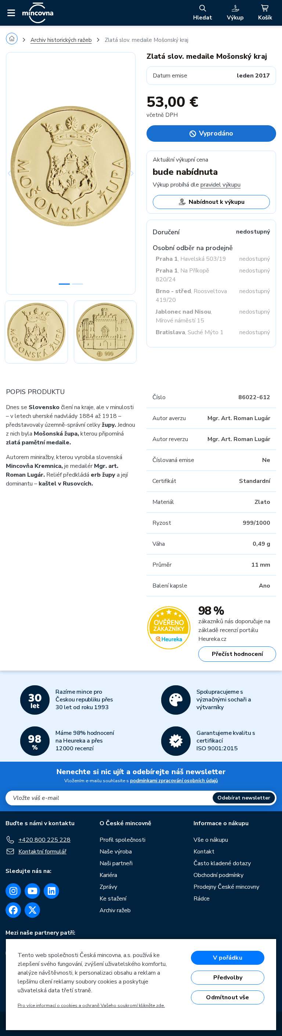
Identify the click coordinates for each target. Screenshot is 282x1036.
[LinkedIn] (51, 891)
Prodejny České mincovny (226, 887)
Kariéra (108, 875)
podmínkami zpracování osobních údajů (174, 780)
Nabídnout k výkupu (217, 202)
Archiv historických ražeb (61, 40)
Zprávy (108, 887)
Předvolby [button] (227, 978)
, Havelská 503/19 (191, 259)
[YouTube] (32, 891)
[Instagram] (13, 891)
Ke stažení (113, 899)
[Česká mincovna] (37, 13)
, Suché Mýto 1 (190, 332)
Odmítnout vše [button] (227, 997)
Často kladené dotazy (222, 863)
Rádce (202, 899)
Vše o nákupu (211, 840)
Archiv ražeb (115, 910)
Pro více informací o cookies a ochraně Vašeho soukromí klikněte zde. (91, 1005)
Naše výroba (116, 852)
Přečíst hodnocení (237, 654)
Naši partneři (116, 863)
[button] (15, 173)
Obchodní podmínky (218, 875)
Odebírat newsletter (243, 797)
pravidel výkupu (220, 185)
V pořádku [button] (227, 958)
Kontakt (204, 852)
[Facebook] (13, 910)
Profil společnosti (122, 840)
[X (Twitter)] (32, 910)
